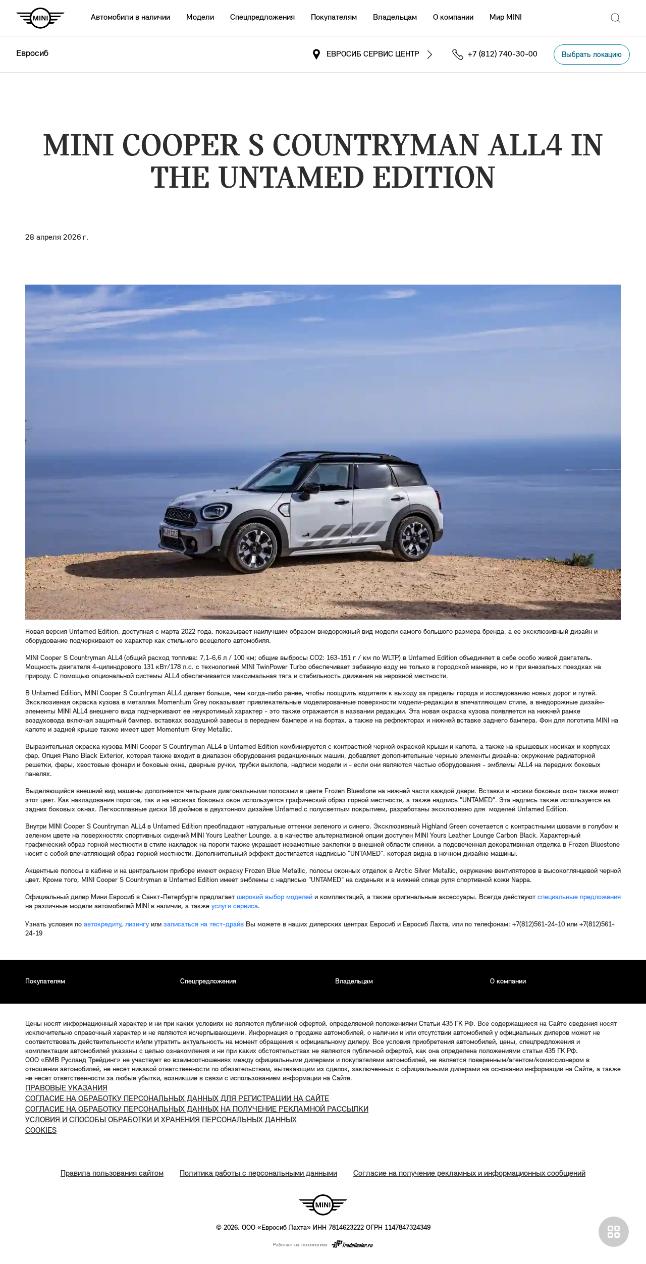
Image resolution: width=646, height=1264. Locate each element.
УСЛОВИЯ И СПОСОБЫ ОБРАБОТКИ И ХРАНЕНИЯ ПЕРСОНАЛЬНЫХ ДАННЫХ (161, 1120)
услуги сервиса (234, 906)
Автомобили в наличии (130, 18)
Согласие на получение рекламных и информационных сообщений (469, 1174)
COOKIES (41, 1131)
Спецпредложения (262, 18)
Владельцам (395, 18)
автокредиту (102, 924)
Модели (200, 18)
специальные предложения (579, 897)
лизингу (137, 924)
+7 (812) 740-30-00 (502, 54)
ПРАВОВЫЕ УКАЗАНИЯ (66, 1088)
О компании (453, 18)
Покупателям (334, 18)
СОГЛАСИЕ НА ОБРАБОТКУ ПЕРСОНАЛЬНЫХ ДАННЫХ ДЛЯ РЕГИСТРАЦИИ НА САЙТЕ (177, 1099)
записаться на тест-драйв (204, 924)
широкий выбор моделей (274, 897)
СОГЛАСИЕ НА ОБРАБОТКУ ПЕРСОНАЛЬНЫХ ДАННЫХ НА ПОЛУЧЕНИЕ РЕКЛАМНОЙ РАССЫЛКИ (196, 1110)
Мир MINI (506, 18)
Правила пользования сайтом (112, 1174)
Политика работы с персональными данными (258, 1174)
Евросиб (32, 54)
